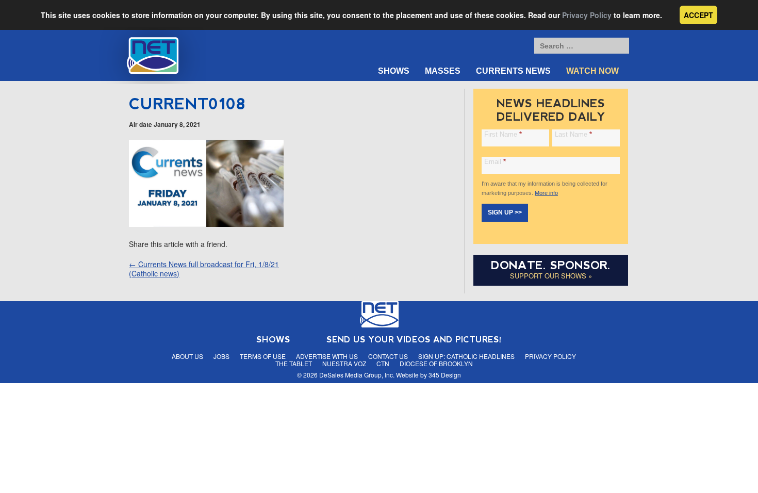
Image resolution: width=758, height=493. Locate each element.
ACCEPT (698, 15)
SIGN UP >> (505, 212)
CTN (382, 363)
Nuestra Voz (344, 363)
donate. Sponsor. (551, 265)
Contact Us (388, 356)
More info (546, 193)
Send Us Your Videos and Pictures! (414, 339)
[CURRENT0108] (206, 224)
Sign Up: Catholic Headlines (466, 356)
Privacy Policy (587, 15)
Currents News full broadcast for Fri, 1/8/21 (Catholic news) (204, 268)
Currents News (513, 71)
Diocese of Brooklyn (436, 363)
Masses (442, 71)
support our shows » (551, 276)
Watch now (592, 71)
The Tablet (293, 363)
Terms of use (263, 356)
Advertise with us (327, 356)
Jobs (221, 356)
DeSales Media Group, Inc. (356, 374)
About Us (187, 356)
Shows (393, 71)
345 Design (445, 374)
